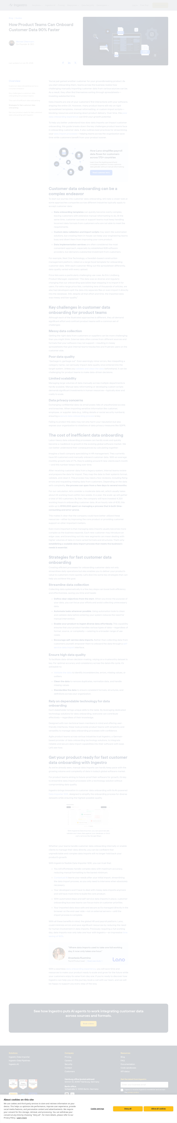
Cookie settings (97, 1109)
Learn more (22, 1118)
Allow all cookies (158, 1109)
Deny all (128, 1109)
